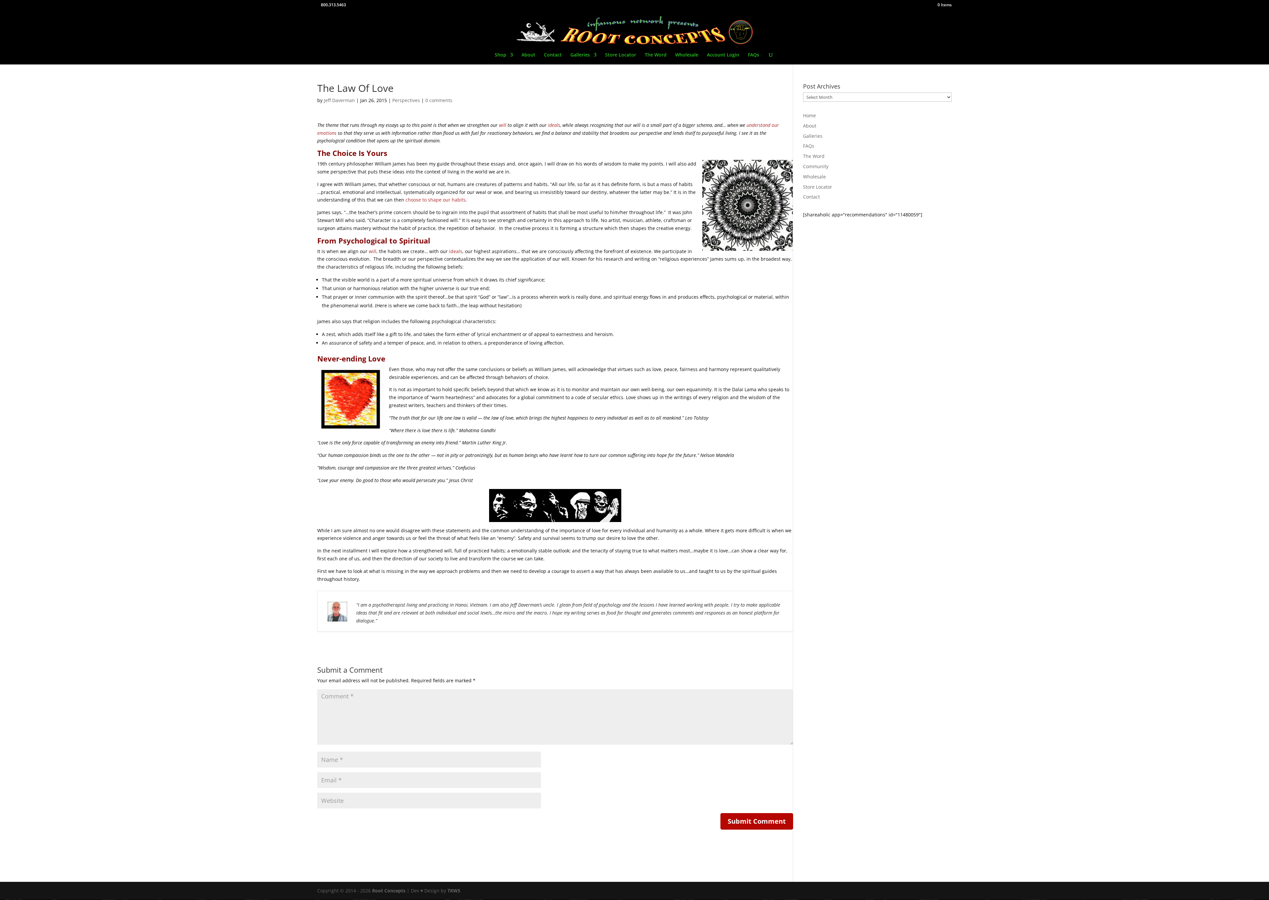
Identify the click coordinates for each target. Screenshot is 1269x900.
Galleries (580, 55)
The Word (656, 55)
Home (809, 115)
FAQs (753, 55)
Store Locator (620, 55)
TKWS (453, 890)
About (528, 55)
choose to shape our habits (435, 200)
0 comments (438, 100)
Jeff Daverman (339, 100)
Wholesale (686, 55)
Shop (500, 55)
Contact (553, 55)
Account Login (723, 55)
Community (815, 166)
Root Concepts (388, 890)
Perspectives (406, 100)
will (502, 125)
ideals (554, 125)
